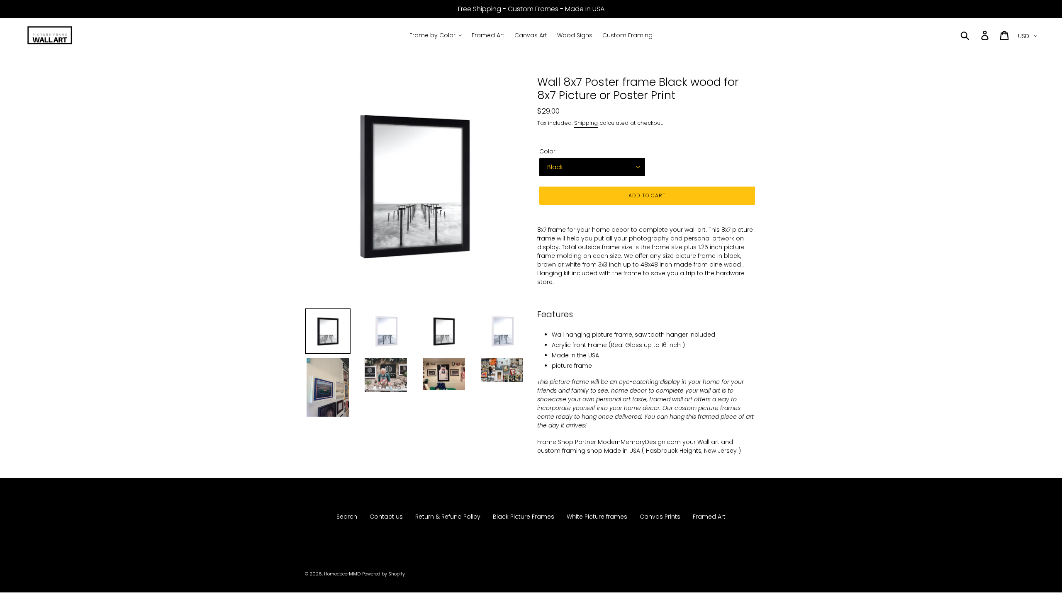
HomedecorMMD (342, 573)
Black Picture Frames (523, 516)
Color (547, 151)
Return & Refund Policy (447, 516)
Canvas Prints (660, 516)
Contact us (386, 516)
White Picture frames (597, 516)
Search (346, 516)
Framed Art (709, 516)
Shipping (586, 123)
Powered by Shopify (383, 573)
